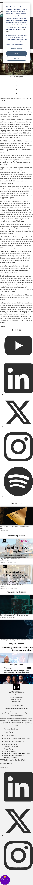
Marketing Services (6, 763)
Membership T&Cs (10, 735)
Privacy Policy (8, 732)
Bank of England (8, 107)
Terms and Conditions (11, 729)
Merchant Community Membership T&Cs (17, 738)
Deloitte (11, 285)
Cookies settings (16, 48)
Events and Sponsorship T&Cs (14, 741)
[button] (16, 81)
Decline (16, 58)
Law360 (2, 326)
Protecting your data (10, 744)
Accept (16, 53)
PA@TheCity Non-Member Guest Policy (13, 760)
